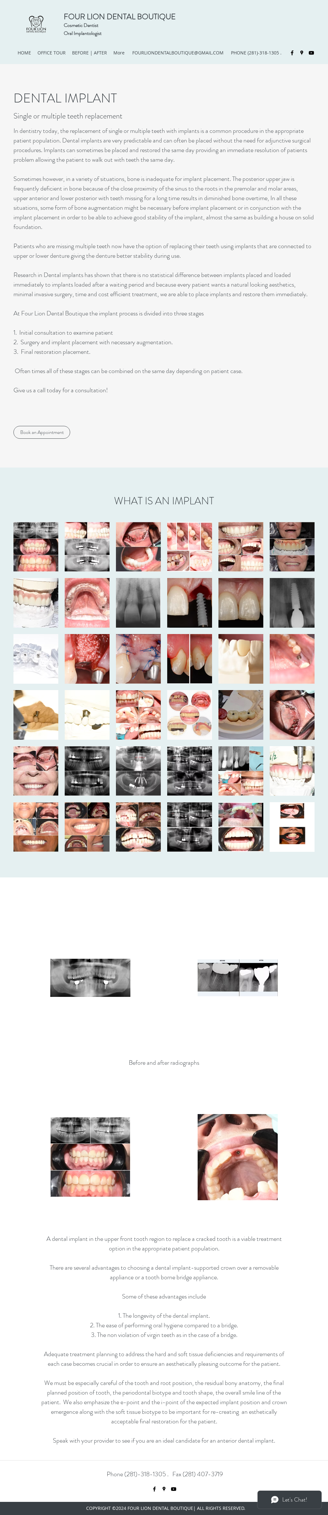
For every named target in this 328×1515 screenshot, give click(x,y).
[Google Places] (302, 53)
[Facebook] (292, 53)
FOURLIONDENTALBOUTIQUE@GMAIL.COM (178, 53)
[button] (35, 547)
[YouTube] (311, 53)
